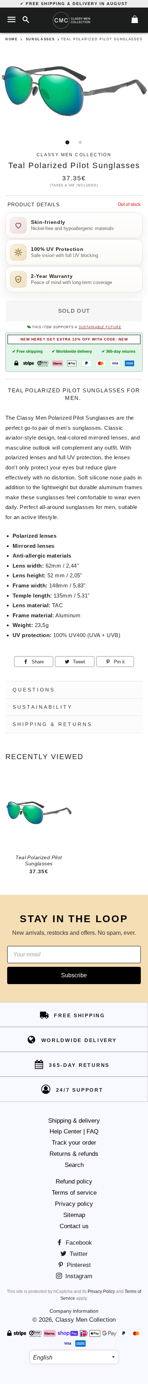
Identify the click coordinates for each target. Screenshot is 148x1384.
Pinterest (78, 1265)
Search (74, 1165)
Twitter (78, 1253)
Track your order (74, 1142)
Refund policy (74, 1181)
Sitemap (74, 1215)
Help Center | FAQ (74, 1131)
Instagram (78, 1276)
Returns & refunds (74, 1153)
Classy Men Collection (85, 1319)
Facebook (78, 1242)
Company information (74, 1311)
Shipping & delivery (74, 1120)
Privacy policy (74, 1203)
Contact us (74, 1226)
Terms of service (74, 1192)
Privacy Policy (101, 1291)
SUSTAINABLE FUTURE (100, 327)
